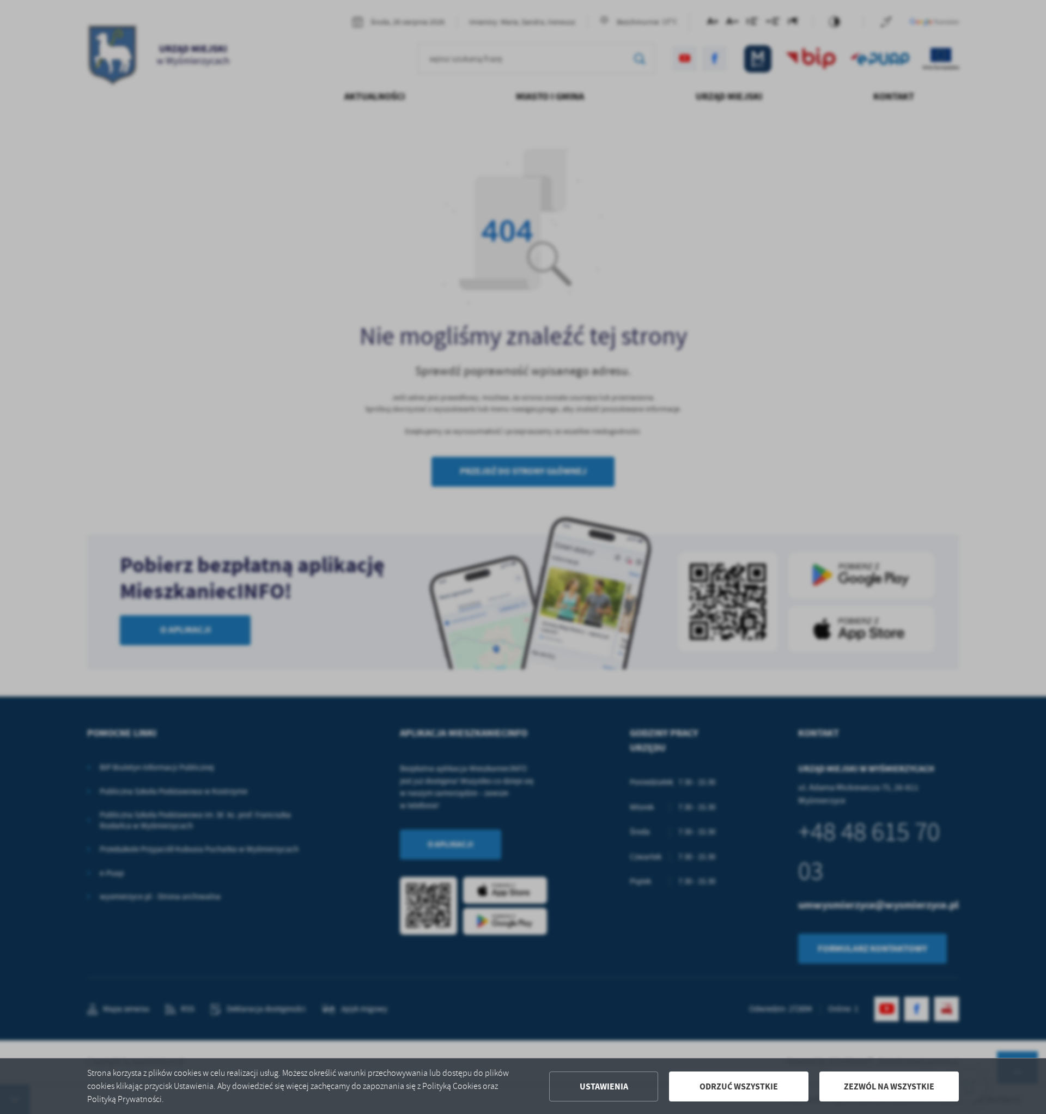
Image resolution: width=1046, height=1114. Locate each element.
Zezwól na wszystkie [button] (889, 1086)
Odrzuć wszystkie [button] (739, 1086)
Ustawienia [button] (604, 1086)
